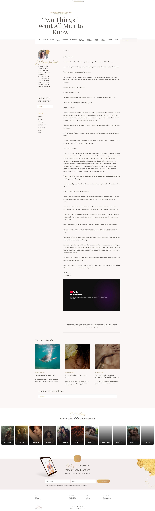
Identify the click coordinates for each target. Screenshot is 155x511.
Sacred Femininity (55, 12)
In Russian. (58, 40)
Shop (36, 497)
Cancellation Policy (107, 498)
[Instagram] (86, 327)
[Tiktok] (97, 327)
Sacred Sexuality (41, 129)
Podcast (87, 495)
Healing (39, 118)
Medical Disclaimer (106, 500)
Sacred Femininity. (81, 40)
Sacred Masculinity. (89, 40)
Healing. (52, 39)
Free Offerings (72, 495)
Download (104, 481)
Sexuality (40, 130)
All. (39, 39)
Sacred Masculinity (65, 12)
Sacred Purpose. (97, 40)
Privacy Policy (106, 497)
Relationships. (73, 39)
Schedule (71, 500)
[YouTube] (91, 327)
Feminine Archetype (78, 1)
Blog (87, 497)
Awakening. (45, 39)
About (36, 495)
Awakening (40, 116)
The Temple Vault (72, 498)
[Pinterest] (94, 327)
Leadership (40, 121)
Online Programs (72, 497)
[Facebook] (89, 327)
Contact (37, 498)
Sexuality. (110, 39)
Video (66, 13)
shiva (61, 13)
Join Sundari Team (39, 500)
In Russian (40, 119)
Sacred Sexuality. (103, 40)
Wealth (39, 132)
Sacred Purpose (41, 127)
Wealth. (117, 39)
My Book (88, 498)
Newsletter (88, 500)
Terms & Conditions (107, 495)
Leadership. (65, 39)
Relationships (41, 122)
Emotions (56, 13)
